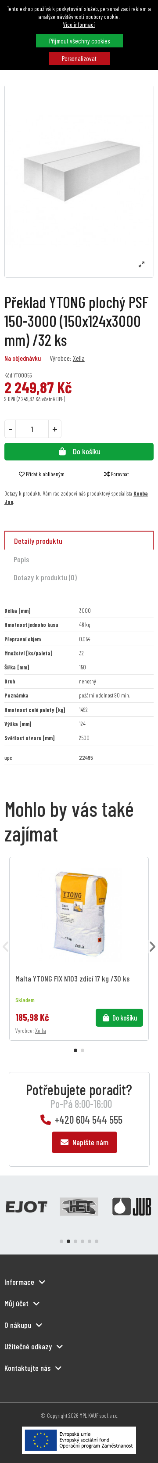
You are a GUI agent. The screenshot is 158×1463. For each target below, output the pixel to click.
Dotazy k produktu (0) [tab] (45, 577)
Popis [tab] (21, 559)
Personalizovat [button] (79, 58)
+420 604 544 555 (88, 1119)
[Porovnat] (140, 886)
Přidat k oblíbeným (45, 474)
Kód (8, 375)
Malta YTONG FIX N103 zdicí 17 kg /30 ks (72, 978)
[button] (75, 1050)
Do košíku (87, 451)
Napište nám (89, 1142)
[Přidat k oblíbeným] (140, 871)
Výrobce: (61, 358)
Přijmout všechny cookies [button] (79, 41)
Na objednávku (22, 358)
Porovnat (119, 474)
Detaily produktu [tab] (38, 541)
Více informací (79, 24)
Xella (79, 358)
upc (8, 757)
